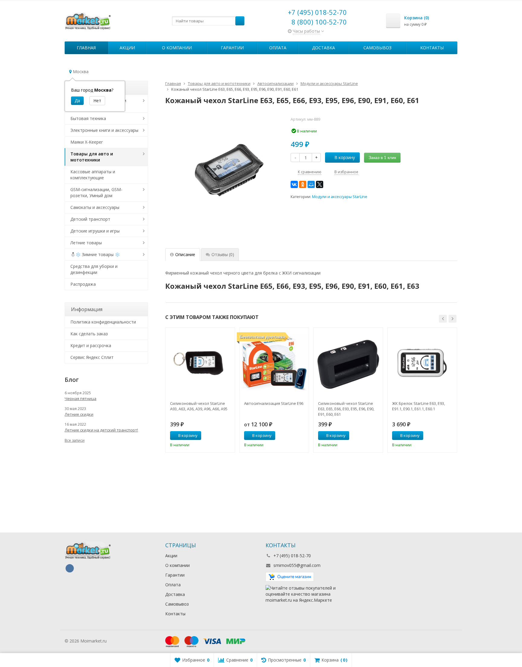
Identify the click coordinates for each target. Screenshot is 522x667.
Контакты (432, 47)
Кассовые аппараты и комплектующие (92, 175)
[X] (319, 184)
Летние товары (86, 243)
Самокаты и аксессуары (94, 207)
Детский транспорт (90, 219)
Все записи (75, 440)
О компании (177, 47)
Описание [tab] (185, 254)
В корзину (344, 157)
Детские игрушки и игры (95, 231)
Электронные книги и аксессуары (104, 130)
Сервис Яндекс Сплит (92, 357)
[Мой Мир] (311, 184)
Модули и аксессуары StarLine (339, 196)
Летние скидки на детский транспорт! (101, 430)
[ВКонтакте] (294, 184)
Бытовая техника (88, 118)
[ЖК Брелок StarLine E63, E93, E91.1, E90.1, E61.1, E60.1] (422, 362)
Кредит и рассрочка (90, 345)
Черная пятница (80, 398)
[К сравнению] (219, 435)
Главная (86, 47)
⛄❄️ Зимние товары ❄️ (95, 254)
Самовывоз (377, 47)
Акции (127, 47)
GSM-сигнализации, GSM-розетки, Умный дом (96, 192)
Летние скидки (79, 414)
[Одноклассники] (302, 184)
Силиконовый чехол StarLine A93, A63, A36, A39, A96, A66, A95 (198, 406)
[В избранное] (228, 435)
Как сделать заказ (89, 334)
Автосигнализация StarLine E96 (273, 403)
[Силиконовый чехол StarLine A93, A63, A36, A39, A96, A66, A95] (200, 362)
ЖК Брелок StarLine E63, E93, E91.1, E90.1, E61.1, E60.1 (418, 406)
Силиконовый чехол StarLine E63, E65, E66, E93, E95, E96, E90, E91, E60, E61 (346, 409)
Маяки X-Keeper (86, 142)
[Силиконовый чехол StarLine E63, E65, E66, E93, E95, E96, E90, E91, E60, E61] (348, 362)
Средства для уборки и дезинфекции (94, 269)
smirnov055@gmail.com (297, 565)
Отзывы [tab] (222, 254)
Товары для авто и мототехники (91, 157)
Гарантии (232, 47)
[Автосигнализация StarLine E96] (274, 362)
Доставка (323, 47)
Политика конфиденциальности (103, 322)
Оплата (277, 47)
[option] (200, 390)
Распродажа (83, 284)
